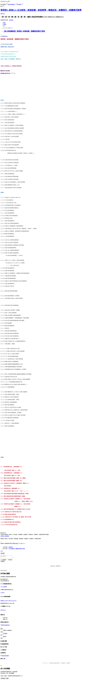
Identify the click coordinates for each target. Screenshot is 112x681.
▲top (2, 550)
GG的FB (2, 592)
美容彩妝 (11, 547)
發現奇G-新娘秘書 (5, 536)
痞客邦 (14, 543)
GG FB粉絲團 (4, 586)
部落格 (4, 24)
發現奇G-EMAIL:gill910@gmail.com (8, 600)
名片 (4, 25)
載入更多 (2, 553)
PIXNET (46, 663)
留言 (17, 543)
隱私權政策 (63, 663)
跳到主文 (3, 13)
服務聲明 (68, 663)
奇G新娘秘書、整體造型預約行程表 (17, 548)
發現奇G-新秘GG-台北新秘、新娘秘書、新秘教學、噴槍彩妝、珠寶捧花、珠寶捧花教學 (41, 10)
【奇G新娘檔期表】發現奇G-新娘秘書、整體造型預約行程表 (24, 31)
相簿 (4, 22)
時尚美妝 (11, 20)
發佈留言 (2, 561)
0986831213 (3, 610)
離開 (7, 678)
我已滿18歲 (3, 678)
